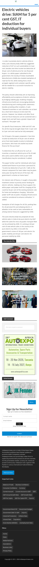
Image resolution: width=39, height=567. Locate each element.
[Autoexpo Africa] (19, 354)
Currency (22, 488)
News (5, 537)
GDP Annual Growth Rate (11, 495)
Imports (24, 512)
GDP (34, 491)
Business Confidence (22, 485)
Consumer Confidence (10, 488)
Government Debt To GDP (11, 512)
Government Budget (25, 509)
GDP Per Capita (7, 498)
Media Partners (8, 540)
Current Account (8, 491)
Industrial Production (9, 516)
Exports (31, 498)
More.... (32, 402)
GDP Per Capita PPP (21, 498)
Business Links (7, 547)
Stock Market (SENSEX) (10, 523)
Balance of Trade (8, 485)
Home (5, 534)
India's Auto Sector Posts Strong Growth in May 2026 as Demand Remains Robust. (19, 253)
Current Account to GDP (23, 491)
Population (17, 519)
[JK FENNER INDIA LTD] (19, 390)
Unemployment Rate (26, 523)
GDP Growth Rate (26, 495)
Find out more (8, 473)
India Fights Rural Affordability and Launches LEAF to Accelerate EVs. (19, 299)
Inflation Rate (23, 516)
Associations (7, 544)
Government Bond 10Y (10, 509)
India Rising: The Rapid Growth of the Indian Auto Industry (20, 276)
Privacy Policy (7, 551)
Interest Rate (7, 519)
